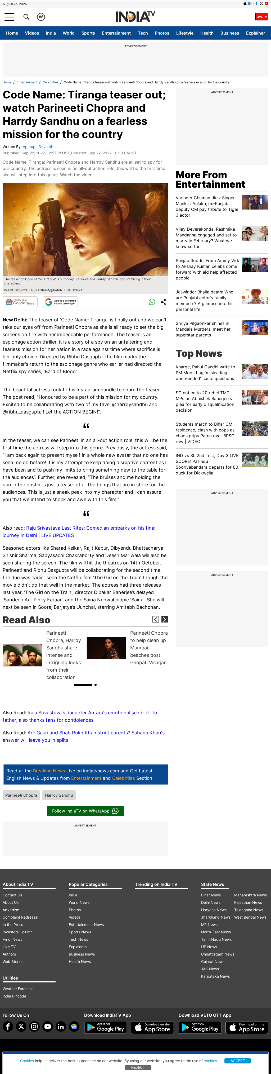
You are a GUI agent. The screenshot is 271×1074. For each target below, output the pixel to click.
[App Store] (152, 1027)
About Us (11, 902)
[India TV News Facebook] (256, 3)
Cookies (27, 1060)
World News (79, 902)
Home (12, 33)
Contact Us (12, 895)
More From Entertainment (210, 179)
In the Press (13, 924)
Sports (88, 33)
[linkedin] (61, 1026)
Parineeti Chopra (21, 795)
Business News (82, 954)
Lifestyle (184, 33)
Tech (143, 33)
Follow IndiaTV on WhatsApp (81, 811)
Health (207, 33)
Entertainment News (86, 924)
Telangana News (248, 909)
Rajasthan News (248, 902)
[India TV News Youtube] (266, 3)
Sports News (80, 932)
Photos (162, 33)
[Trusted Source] (60, 302)
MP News (209, 924)
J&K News (210, 969)
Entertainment (116, 33)
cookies (210, 1060)
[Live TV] (261, 17)
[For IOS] (246, 1027)
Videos (32, 33)
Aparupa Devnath (38, 146)
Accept (238, 1060)
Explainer (255, 33)
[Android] (250, 3)
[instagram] (34, 1026)
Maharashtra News (250, 895)
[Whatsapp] (152, 302)
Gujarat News (212, 961)
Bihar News (211, 895)
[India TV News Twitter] (261, 3)
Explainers (78, 946)
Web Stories (13, 961)
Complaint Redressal (20, 917)
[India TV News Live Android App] (105, 1027)
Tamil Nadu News (216, 939)
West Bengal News (250, 917)
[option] (43, 655)
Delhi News (210, 902)
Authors (9, 954)
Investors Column (18, 932)
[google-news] (74, 1026)
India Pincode (14, 996)
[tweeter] (21, 1026)
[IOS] (245, 3)
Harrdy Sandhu (59, 795)
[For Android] (200, 1027)
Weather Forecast (18, 988)
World (69, 33)
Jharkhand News (216, 917)
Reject (138, 1067)
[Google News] (20, 302)
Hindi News (12, 939)
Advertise (11, 909)
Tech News (78, 939)
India (51, 33)
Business (229, 33)
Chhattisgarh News (217, 954)
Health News (80, 961)
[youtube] (47, 1026)
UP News (209, 946)
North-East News (216, 932)
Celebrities (50, 82)
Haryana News (214, 909)
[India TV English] (135, 17)
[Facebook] (8, 1026)
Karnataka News (215, 976)
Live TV (9, 946)
